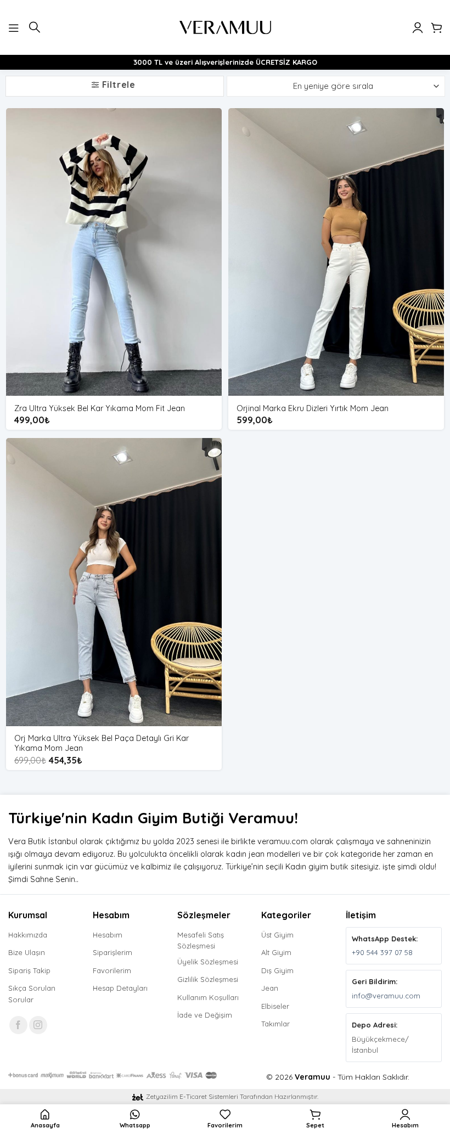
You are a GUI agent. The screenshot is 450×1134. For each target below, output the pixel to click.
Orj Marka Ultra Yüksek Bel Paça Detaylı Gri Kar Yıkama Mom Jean (101, 743)
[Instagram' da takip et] (38, 1025)
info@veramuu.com (386, 995)
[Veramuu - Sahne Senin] (225, 27)
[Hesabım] (417, 27)
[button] (14, 27)
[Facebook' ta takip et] (18, 1025)
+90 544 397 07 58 (382, 952)
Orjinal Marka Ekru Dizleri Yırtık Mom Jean (313, 408)
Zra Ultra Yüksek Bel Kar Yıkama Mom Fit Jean (99, 408)
